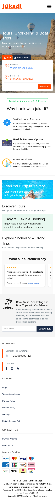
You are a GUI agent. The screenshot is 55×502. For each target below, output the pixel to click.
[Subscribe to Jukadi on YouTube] (18, 368)
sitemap (6, 414)
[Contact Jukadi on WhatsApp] (7, 355)
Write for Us (7, 445)
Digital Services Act (11, 421)
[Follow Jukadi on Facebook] (7, 368)
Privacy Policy (8, 401)
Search (44, 86)
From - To (14, 76)
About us (17, 481)
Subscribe (45, 329)
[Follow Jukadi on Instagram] (12, 368)
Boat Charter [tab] (23, 57)
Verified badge (35, 481)
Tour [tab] (8, 57)
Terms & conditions (11, 394)
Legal (4, 387)
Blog (25, 481)
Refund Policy (8, 407)
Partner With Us (9, 439)
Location (14, 64)
